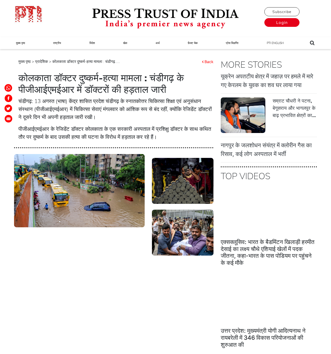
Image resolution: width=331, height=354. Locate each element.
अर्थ (158, 43)
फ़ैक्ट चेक (193, 43)
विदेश (92, 43)
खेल (125, 43)
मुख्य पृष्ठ (20, 43)
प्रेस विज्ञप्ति (232, 43)
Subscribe (281, 12)
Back (209, 61)
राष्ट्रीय (57, 43)
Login (282, 22)
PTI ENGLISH (275, 43)
